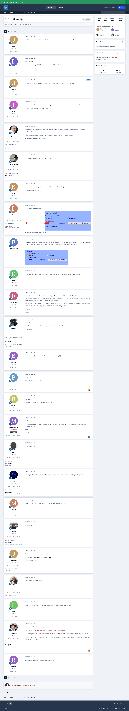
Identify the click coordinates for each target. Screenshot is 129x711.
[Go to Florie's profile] (13, 605)
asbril (13, 452)
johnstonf (14, 560)
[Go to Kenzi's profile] (13, 187)
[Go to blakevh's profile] (13, 356)
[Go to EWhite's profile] (13, 525)
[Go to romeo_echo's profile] (13, 296)
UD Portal (28, 24)
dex (14, 481)
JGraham (10, 24)
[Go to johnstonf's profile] (13, 554)
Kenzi (13, 193)
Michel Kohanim (14, 427)
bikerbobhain (14, 164)
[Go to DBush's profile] (13, 61)
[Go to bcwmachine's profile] (13, 377)
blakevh (13, 362)
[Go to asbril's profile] (13, 446)
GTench (105, 59)
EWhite (14, 531)
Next (15, 31)
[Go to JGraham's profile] (6, 24)
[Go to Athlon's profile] (13, 580)
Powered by (117, 708)
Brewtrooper (14, 249)
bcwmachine (13, 384)
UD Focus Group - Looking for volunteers (13, 2)
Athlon (14, 587)
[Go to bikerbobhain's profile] (13, 158)
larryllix (102, 34)
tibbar (14, 111)
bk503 (108, 57)
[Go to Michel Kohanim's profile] (13, 421)
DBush (14, 68)
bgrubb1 (13, 405)
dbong (116, 57)
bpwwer (98, 57)
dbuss (13, 215)
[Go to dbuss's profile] (13, 208)
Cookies (6, 708)
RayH (13, 280)
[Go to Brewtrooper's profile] (13, 242)
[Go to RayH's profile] (13, 274)
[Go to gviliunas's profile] (13, 129)
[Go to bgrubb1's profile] (13, 399)
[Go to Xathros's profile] (13, 322)
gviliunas (13, 136)
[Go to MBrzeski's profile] (13, 503)
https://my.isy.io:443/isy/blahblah (42, 557)
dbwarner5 (99, 59)
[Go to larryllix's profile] (97, 34)
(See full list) (120, 53)
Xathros (13, 328)
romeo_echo (13, 302)
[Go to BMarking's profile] (13, 627)
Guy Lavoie (104, 57)
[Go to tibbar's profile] (13, 105)
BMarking (14, 633)
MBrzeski (13, 510)
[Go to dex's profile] (13, 475)
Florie (13, 611)
